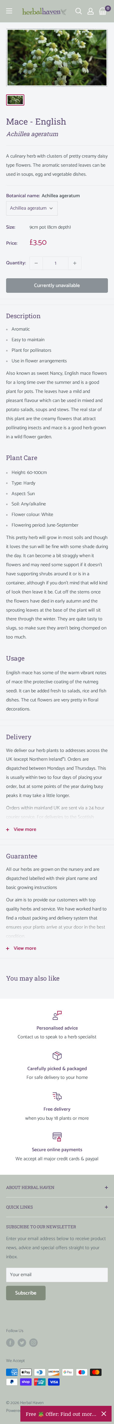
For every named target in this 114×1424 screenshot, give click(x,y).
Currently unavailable (57, 285)
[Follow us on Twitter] (22, 1342)
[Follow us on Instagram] (33, 1342)
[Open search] (78, 11)
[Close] (104, 1413)
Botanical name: (43, 196)
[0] (103, 11)
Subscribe (25, 1293)
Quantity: (16, 263)
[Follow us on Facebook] (10, 1342)
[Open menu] (9, 10)
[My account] (91, 11)
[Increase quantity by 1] (74, 263)
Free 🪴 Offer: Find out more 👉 (61, 1413)
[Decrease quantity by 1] (36, 263)
